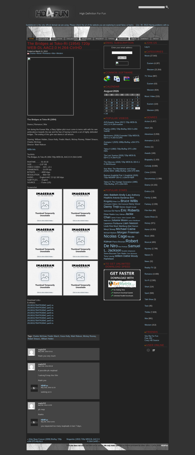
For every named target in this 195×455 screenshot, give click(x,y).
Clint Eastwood (123, 204)
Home (31, 38)
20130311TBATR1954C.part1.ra (40, 305)
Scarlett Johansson (128, 251)
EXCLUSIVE (57, 38)
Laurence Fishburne (113, 223)
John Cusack (126, 217)
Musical (148, 242)
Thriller (147, 312)
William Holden (47, 339)
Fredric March (53, 336)
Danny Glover (134, 204)
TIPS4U (111, 38)
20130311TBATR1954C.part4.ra (40, 313)
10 (112, 103)
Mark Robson (76, 336)
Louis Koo (108, 226)
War (53, 53)
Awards (148, 153)
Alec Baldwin (111, 194)
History (147, 223)
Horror (147, 229)
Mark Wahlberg (120, 226)
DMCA (133, 38)
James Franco (116, 217)
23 (106, 108)
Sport (147, 293)
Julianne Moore (119, 220)
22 (138, 105)
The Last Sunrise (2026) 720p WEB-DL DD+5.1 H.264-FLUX (120, 156)
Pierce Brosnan (118, 242)
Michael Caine (125, 229)
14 (132, 103)
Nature (147, 255)
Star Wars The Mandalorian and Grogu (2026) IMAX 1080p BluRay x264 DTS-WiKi (122, 170)
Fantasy (148, 204)
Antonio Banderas (121, 197)
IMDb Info (31, 149)
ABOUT (156, 38)
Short (147, 287)
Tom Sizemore (132, 253)
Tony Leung (109, 256)
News (147, 261)
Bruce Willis (129, 201)
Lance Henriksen (134, 220)
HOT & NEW (43, 38)
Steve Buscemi (110, 254)
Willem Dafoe (122, 256)
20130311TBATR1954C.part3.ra (40, 310)
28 (132, 108)
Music (147, 236)
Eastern (150, 63)
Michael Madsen (110, 233)
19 (122, 105)
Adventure (149, 134)
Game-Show (150, 217)
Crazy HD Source (152, 340)
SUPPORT (123, 38)
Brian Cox (116, 201)
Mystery (148, 249)
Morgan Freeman (128, 232)
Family (147, 198)
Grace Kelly (65, 336)
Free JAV (148, 338)
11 (117, 103)
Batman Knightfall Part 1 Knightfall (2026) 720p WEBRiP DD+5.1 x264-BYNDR (121, 176)
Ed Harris (116, 211)
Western (60, 53)
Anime (147, 147)
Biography (149, 160)
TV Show (148, 76)
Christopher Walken (110, 204)
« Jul (106, 113)
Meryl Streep (109, 229)
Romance (47, 53)
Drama (32, 53)
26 (122, 108)
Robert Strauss (34, 339)
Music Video (150, 96)
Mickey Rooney (89, 336)
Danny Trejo (111, 206)
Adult (147, 128)
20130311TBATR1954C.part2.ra (40, 308)
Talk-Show (149, 299)
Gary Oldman (120, 214)
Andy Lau (125, 194)
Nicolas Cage (115, 236)
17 (112, 105)
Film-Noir (148, 210)
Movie (39, 53)
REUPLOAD (86, 38)
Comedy (148, 166)
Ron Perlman (122, 247)
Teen (147, 306)
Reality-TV (149, 268)
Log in (147, 47)
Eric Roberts (130, 210)
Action (147, 121)
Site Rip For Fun (151, 336)
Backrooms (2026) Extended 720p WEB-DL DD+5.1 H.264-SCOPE (122, 136)
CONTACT (144, 38)
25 (117, 108)
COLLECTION (72, 38)
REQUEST (100, 38)
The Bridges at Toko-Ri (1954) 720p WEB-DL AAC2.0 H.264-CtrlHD (58, 45)
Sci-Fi (147, 280)
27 (127, 108)
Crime (147, 172)
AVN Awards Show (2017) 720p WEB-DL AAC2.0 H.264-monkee (120, 123)
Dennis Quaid (125, 207)
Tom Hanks (121, 253)
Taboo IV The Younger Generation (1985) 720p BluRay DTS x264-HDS (120, 183)
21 (132, 105)
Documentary (150, 179)
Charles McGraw (40, 336)
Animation (149, 141)
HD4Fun (44, 386)
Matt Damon (133, 226)
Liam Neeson (130, 223)
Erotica (147, 191)
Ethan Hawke (109, 214)
